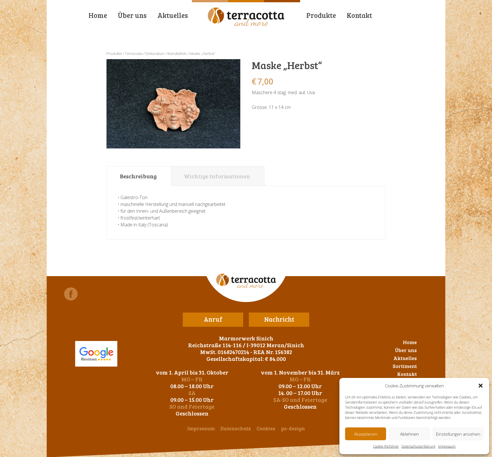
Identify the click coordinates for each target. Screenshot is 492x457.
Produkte (321, 15)
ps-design (293, 428)
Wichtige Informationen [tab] (217, 176)
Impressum (447, 446)
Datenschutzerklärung (418, 446)
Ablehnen (409, 434)
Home (98, 15)
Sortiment (405, 366)
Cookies (266, 428)
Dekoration (154, 53)
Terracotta (134, 53)
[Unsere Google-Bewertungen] (96, 354)
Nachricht (279, 319)
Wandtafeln (177, 53)
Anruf (213, 319)
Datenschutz (235, 428)
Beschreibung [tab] (138, 176)
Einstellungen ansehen (458, 434)
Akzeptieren (365, 434)
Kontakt (359, 15)
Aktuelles (172, 15)
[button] (480, 385)
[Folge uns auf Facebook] (71, 294)
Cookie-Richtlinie (386, 446)
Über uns (132, 15)
